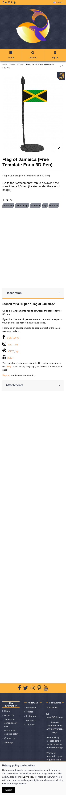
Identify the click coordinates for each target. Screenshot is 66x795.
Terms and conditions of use (10, 723)
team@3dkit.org (54, 717)
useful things (22, 205)
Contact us (9, 738)
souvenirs (35, 205)
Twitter (29, 711)
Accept (8, 790)
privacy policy (27, 776)
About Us (9, 715)
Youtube (30, 724)
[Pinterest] (11, 200)
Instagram (31, 716)
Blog (8, 366)
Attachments (14, 385)
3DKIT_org (12, 344)
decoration (8, 205)
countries (53, 205)
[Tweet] (7, 200)
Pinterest (30, 720)
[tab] (33, 293)
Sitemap (8, 742)
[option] (33, 113)
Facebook (31, 707)
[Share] (3, 200)
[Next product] (63, 66)
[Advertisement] (33, 248)
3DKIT (10, 358)
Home (7, 711)
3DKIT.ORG (13, 338)
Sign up (6, 375)
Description (14, 293)
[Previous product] (61, 66)
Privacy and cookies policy (11, 732)
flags (44, 205)
